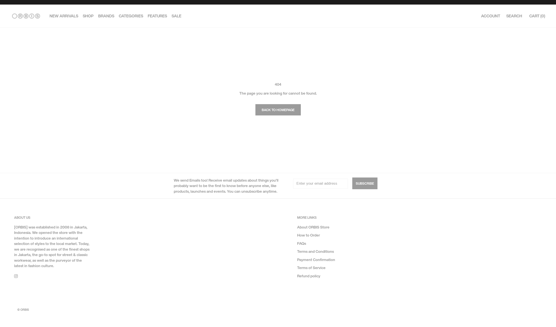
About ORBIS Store (313, 227)
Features (157, 16)
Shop (88, 16)
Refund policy (308, 276)
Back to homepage (278, 109)
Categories (131, 16)
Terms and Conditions (315, 251)
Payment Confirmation (316, 259)
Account (490, 16)
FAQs (301, 243)
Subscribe (365, 183)
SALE (176, 16)
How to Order (308, 235)
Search (514, 16)
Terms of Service (311, 267)
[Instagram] (16, 276)
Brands (106, 16)
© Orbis (23, 310)
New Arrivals (64, 16)
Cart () (537, 16)
